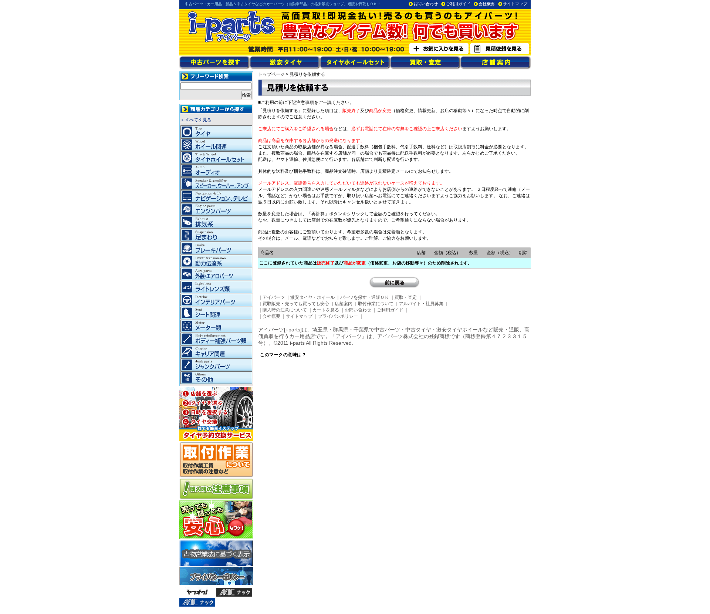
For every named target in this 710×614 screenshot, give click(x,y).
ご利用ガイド (458, 3)
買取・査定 (406, 297)
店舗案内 (343, 303)
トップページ (271, 74)
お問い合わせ (425, 3)
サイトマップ (515, 3)
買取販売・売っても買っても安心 (296, 303)
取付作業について (375, 303)
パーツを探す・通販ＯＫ (364, 297)
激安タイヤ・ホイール (312, 297)
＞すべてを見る (196, 119)
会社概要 (487, 3)
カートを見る (325, 310)
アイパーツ (274, 297)
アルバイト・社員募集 (421, 303)
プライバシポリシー (338, 316)
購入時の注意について (285, 310)
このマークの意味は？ (283, 354)
